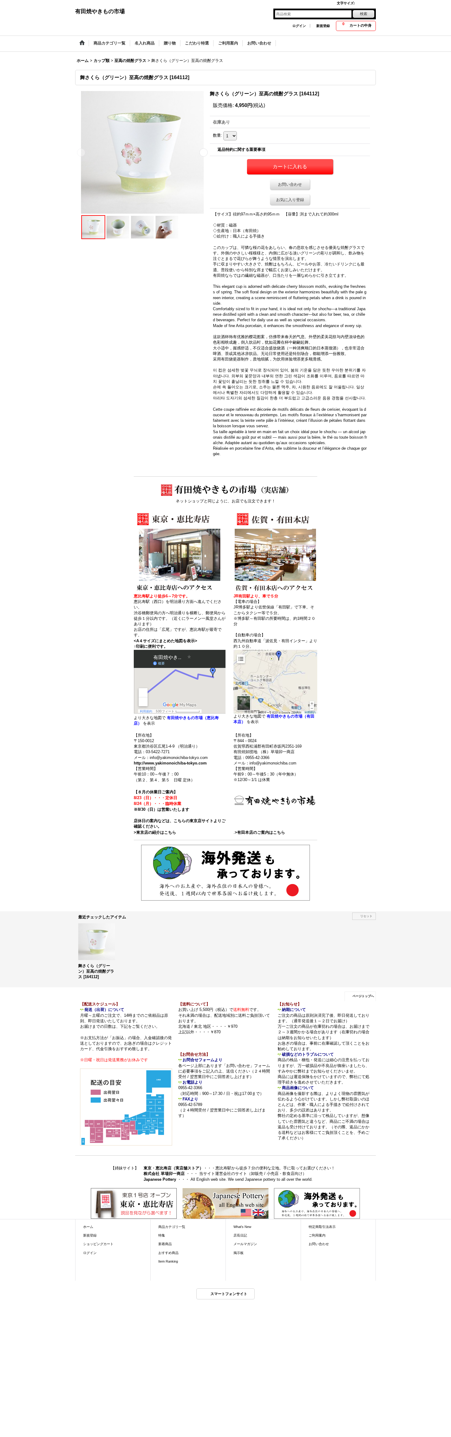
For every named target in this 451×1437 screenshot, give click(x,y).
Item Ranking (168, 1261)
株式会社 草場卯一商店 (164, 1173)
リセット (366, 916)
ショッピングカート (98, 1244)
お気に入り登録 (290, 199)
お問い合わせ (290, 184)
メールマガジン (245, 1244)
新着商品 (165, 1244)
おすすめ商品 (168, 1253)
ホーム (88, 1227)
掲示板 (238, 1253)
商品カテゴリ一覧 (171, 1227)
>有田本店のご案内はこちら (260, 832)
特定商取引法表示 (322, 1227)
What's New (242, 1227)
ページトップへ (363, 996)
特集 (161, 1235)
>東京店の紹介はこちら (155, 832)
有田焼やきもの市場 (100, 11)
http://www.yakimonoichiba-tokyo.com (170, 763)
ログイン (299, 26)
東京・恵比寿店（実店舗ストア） (173, 1168)
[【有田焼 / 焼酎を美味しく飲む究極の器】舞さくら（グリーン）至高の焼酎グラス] (142, 152)
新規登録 (323, 26)
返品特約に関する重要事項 (241, 149)
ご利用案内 (317, 1235)
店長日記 (240, 1235)
